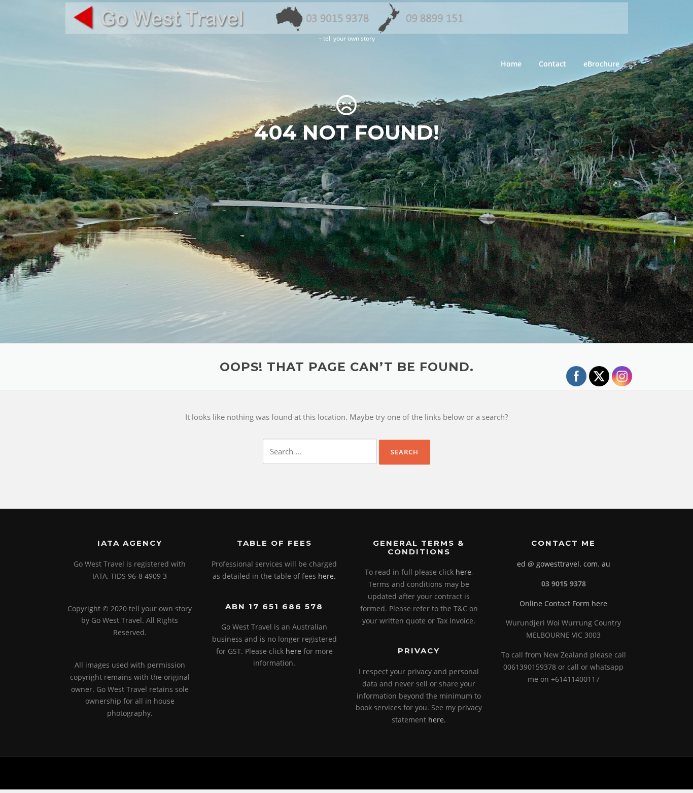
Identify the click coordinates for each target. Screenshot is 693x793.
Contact (552, 64)
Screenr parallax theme (542, 773)
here (293, 651)
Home (511, 64)
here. (327, 576)
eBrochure (601, 64)
